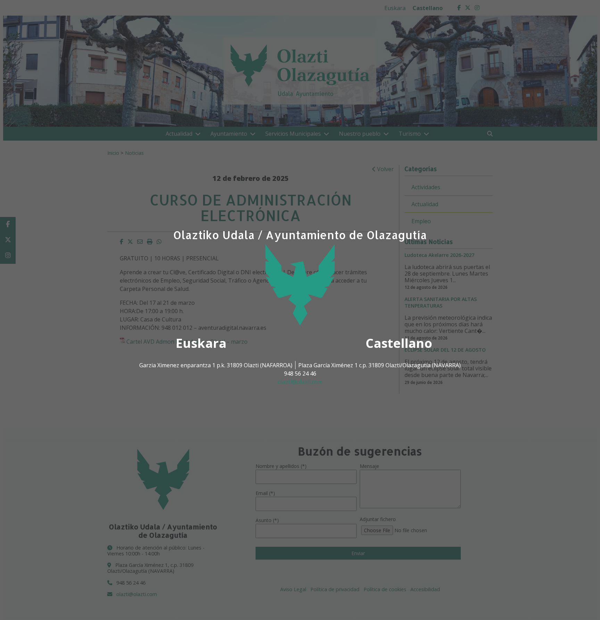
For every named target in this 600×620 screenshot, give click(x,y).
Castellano (399, 343)
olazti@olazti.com (300, 382)
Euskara (201, 343)
